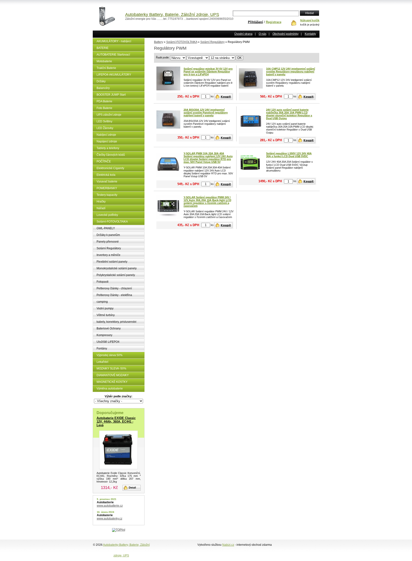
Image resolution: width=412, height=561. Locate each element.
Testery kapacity (107, 195)
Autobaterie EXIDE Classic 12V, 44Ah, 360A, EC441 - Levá (116, 421)
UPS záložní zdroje (109, 114)
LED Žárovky (105, 128)
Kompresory (104, 335)
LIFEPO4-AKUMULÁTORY (114, 74)
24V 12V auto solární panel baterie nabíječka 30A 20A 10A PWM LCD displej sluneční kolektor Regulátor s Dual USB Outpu (289, 114)
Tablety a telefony (108, 148)
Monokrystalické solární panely (117, 268)
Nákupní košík (309, 20)
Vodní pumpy (105, 308)
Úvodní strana (243, 34)
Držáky (101, 81)
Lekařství (102, 362)
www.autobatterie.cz (110, 505)
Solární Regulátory (109, 248)
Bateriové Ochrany (109, 328)
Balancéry (103, 88)
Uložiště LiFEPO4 (108, 341)
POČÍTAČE (104, 161)
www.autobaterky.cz (109, 518)
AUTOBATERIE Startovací (113, 54)
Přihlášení (255, 22)
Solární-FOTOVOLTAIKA (112, 221)
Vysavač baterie (107, 181)
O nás (262, 34)
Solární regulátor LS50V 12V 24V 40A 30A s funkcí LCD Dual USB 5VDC (289, 155)
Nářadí (101, 208)
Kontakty (310, 34)
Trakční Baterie (106, 68)
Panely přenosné (108, 241)
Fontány (102, 348)
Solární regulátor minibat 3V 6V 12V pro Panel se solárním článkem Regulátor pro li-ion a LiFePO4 (208, 71)
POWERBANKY (107, 188)
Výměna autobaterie (110, 388)
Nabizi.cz (228, 544)
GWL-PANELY (106, 228)
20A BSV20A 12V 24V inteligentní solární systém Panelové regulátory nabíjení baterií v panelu (206, 112)
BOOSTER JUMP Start (111, 94)
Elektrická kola (106, 175)
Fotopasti (102, 281)
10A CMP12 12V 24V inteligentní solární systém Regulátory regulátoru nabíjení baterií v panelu (290, 71)
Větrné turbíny (106, 315)
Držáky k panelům (108, 235)
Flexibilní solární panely (112, 261)
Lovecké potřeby (107, 215)
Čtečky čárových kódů (111, 154)
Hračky (101, 201)
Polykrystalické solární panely (116, 275)
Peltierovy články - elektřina (114, 295)
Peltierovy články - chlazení (114, 288)
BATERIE (102, 48)
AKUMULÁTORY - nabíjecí (114, 41)
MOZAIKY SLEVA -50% (111, 368)
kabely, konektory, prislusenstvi (116, 321)
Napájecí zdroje (107, 141)
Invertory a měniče (108, 255)
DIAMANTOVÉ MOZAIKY (113, 375)
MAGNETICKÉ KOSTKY (112, 382)
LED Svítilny (104, 121)
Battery (158, 42)
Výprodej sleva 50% (110, 355)
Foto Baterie (104, 108)
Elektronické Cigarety (110, 168)
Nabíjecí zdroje (106, 134)
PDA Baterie (104, 101)
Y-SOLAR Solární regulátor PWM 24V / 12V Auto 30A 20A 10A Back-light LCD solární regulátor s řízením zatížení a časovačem (207, 201)
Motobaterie (104, 61)
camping (102, 301)
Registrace (273, 22)
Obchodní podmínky (286, 34)
